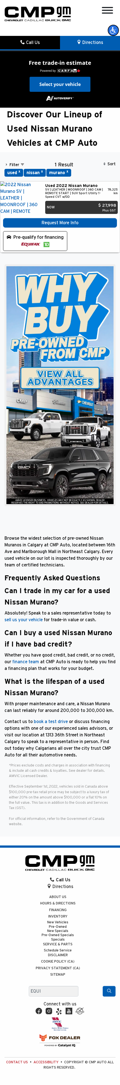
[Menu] (107, 11)
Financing (58, 910)
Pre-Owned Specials (58, 935)
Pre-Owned (58, 927)
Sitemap (57, 974)
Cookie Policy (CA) (58, 961)
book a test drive (51, 721)
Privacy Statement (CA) (58, 968)
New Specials (57, 931)
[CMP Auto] (37, 14)
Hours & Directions (58, 903)
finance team (25, 662)
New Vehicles (57, 922)
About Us (57, 897)
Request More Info (60, 223)
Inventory (58, 916)
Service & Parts (58, 944)
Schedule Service (58, 950)
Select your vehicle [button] (60, 84)
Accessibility (46, 1062)
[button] (113, 30)
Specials (58, 939)
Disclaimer (58, 955)
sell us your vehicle (23, 620)
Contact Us (17, 1062)
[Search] (109, 991)
